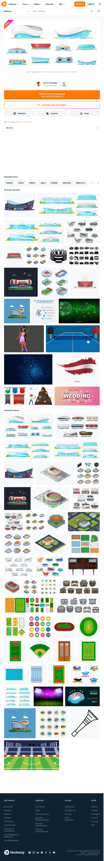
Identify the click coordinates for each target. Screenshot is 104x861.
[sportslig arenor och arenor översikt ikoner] (18, 565)
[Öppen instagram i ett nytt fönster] (34, 852)
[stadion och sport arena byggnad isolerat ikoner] (78, 425)
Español (92, 809)
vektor (32, 182)
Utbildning (8, 820)
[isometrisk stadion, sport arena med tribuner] (55, 472)
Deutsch (92, 816)
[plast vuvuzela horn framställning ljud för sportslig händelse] (85, 722)
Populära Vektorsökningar (41, 817)
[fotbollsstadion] (31, 754)
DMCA (37, 809)
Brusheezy (8, 805)
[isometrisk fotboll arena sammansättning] (50, 542)
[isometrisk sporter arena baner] (82, 695)
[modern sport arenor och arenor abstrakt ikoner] (85, 673)
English (92, 805)
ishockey (67, 182)
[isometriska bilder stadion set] (36, 255)
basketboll (81, 182)
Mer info (9, 127)
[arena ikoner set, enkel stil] (74, 255)
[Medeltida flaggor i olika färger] (15, 395)
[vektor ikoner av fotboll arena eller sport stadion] (83, 231)
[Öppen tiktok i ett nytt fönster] (46, 852)
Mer (61, 4)
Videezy (7, 813)
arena (21, 182)
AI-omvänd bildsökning (9, 828)
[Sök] (91, 11)
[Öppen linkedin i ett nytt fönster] (38, 852)
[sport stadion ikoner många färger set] (40, 626)
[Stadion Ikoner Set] (54, 281)
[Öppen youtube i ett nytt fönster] (54, 852)
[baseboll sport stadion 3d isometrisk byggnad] (51, 497)
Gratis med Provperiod (52, 94)
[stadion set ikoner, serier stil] (53, 722)
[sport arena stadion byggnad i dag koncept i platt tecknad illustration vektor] (17, 310)
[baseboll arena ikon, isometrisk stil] (56, 520)
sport (43, 182)
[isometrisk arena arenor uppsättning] (88, 472)
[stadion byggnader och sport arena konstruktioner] (68, 204)
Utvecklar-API (9, 824)
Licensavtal (39, 805)
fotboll (54, 182)
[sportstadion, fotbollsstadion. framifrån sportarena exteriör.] (14, 255)
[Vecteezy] (4, 4)
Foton (25, 4)
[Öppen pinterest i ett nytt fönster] (42, 852)
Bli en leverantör (68, 817)
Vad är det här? (27, 122)
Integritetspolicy (92, 852)
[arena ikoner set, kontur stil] (79, 586)
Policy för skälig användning (85, 853)
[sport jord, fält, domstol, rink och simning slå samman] (85, 542)
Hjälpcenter (69, 805)
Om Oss (67, 813)
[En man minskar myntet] (40, 395)
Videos (37, 4)
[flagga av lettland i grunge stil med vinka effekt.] (77, 368)
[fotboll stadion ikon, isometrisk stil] (12, 586)
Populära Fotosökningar (41, 823)
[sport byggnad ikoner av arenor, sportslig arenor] (29, 425)
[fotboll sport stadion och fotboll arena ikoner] (13, 520)
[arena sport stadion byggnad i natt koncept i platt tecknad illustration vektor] (21, 281)
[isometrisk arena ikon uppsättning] (17, 542)
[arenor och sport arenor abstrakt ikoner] (50, 565)
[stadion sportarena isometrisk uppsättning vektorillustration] (30, 586)
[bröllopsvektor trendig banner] (77, 395)
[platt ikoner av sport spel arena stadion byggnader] (18, 695)
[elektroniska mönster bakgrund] (28, 368)
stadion (9, 182)
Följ (64, 85)
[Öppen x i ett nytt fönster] (50, 852)
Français (92, 820)
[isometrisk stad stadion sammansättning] (84, 520)
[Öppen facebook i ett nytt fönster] (30, 852)
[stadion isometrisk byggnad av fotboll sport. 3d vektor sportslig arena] (19, 204)
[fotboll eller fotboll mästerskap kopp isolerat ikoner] (86, 497)
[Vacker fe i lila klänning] (24, 337)
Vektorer (12, 4)
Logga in (91, 4)
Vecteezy (7, 809)
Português (93, 813)
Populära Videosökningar (41, 829)
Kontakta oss (69, 809)
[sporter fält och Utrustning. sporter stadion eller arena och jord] (64, 626)
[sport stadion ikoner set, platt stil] (48, 586)
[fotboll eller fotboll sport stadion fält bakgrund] (48, 695)
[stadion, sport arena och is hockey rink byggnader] (34, 231)
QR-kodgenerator (11, 839)
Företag (7, 816)
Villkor (81, 852)
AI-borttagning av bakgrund (11, 834)
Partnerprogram (41, 813)
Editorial (49, 4)
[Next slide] (94, 182)
